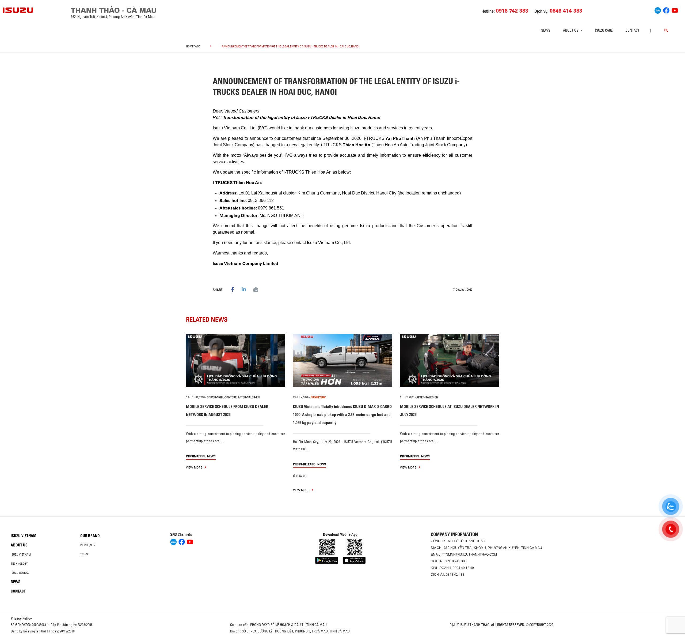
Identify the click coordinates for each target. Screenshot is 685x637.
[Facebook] (666, 9)
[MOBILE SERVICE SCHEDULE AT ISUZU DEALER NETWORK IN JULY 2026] (449, 360)
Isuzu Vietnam (23, 535)
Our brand (90, 535)
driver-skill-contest (222, 397)
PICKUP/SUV (318, 397)
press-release (304, 464)
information (195, 456)
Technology (19, 563)
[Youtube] (675, 9)
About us (19, 545)
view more (194, 467)
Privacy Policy (21, 618)
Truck (84, 554)
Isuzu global (20, 573)
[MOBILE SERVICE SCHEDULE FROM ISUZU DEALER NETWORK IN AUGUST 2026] (235, 360)
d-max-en (300, 475)
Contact (633, 30)
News (545, 30)
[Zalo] (657, 9)
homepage (193, 46)
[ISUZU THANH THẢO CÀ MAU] (18, 10)
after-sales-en (249, 397)
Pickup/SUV (87, 545)
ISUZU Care (604, 30)
